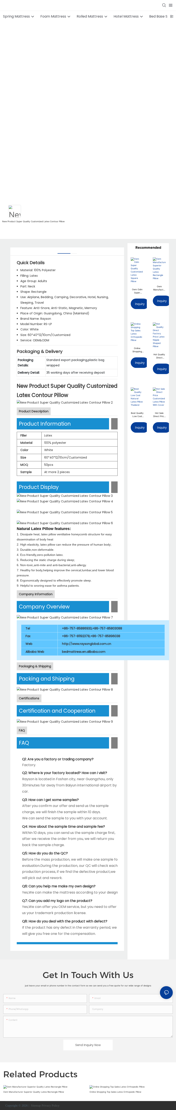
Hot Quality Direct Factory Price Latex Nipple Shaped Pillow (159, 356)
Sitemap (35, 1105)
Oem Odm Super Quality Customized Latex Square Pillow (137, 291)
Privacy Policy (50, 1105)
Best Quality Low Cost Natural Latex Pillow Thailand (137, 415)
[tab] (64, 252)
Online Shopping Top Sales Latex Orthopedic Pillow (137, 350)
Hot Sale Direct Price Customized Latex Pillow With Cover (159, 415)
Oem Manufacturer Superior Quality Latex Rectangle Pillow (159, 288)
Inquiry (140, 304)
